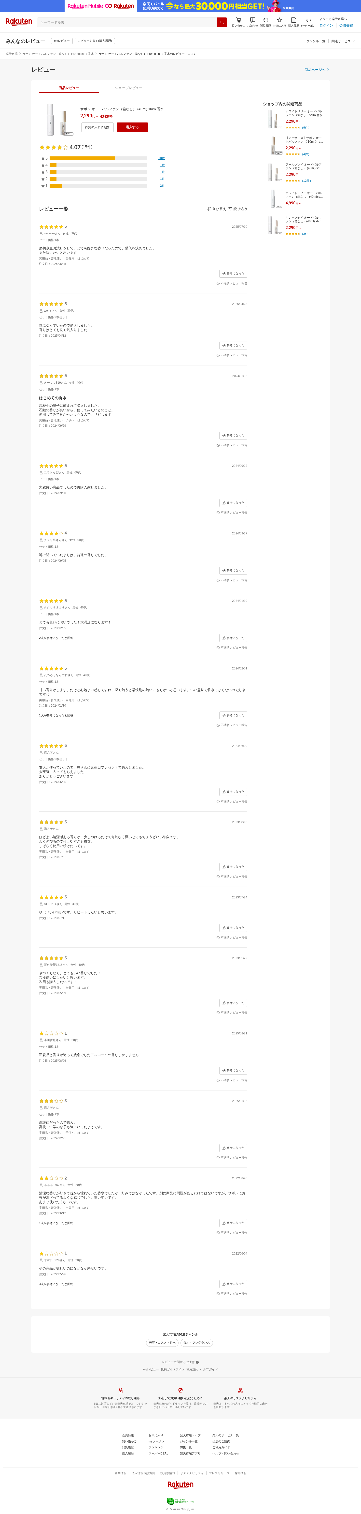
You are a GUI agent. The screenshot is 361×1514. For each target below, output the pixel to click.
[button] (252, 22)
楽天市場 (12, 54)
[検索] (222, 22)
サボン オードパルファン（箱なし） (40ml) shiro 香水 (58, 54)
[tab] (69, 88)
